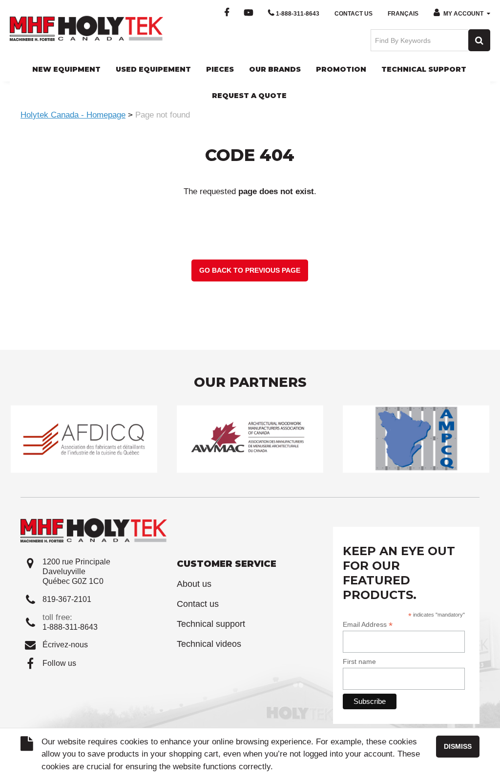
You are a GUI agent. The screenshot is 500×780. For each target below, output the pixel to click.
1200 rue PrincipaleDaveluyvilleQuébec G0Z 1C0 (76, 571)
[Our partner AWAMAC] (250, 438)
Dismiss (458, 746)
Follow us (59, 663)
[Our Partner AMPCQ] (416, 438)
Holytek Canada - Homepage (73, 115)
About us (194, 584)
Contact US (353, 13)
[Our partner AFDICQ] (84, 438)
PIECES (220, 69)
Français (403, 13)
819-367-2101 (66, 599)
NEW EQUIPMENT (66, 69)
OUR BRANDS (275, 69)
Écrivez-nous (65, 644)
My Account (463, 13)
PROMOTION (341, 69)
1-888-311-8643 (297, 13)
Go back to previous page (249, 270)
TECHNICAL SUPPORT (423, 69)
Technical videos (209, 644)
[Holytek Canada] (86, 28)
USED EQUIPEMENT (153, 69)
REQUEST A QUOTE (249, 95)
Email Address (368, 624)
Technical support (211, 624)
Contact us (198, 604)
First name (359, 661)
